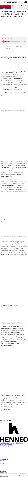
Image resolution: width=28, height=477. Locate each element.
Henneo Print (2, 470)
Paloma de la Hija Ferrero (7, 48)
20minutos (2, 460)
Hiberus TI (1, 467)
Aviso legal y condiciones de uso (5, 442)
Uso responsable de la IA (8, 444)
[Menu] (2, 2)
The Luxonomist (4, 46)
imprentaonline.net (3, 471)
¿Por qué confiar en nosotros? (6, 411)
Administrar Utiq (6, 443)
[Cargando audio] (3, 41)
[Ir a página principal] (10, 2)
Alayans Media (2, 462)
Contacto (10, 443)
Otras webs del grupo (3, 446)
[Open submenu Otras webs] (11, 458)
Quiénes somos (14, 443)
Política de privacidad (14, 442)
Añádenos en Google (8, 52)
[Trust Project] (4, 409)
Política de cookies (21, 442)
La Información (2, 461)
